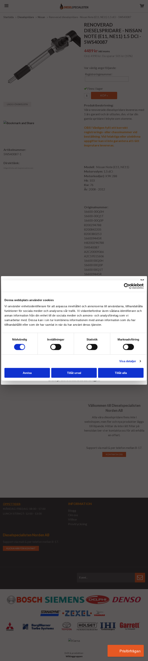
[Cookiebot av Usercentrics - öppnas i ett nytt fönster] (127, 286)
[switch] (55, 347)
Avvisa (27, 372)
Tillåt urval (74, 372)
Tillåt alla (121, 372)
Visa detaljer (127, 361)
